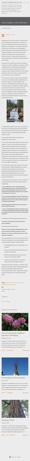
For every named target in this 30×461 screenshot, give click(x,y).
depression (17, 282)
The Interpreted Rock (12, 2)
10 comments (9, 350)
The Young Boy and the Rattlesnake (13, 378)
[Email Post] (2, 287)
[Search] (24, 2)
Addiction (8, 282)
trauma (13, 284)
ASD (13, 282)
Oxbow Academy (6, 284)
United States (11, 289)
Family (22, 282)
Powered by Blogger (16, 457)
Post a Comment (6, 301)
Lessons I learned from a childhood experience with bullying (13, 334)
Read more (25, 350)
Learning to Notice (8, 420)
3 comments (9, 392)
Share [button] (3, 291)
